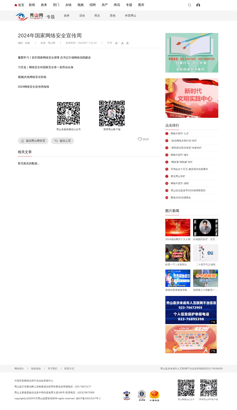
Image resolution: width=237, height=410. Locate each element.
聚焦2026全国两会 (178, 197)
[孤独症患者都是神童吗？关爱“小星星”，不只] (177, 278)
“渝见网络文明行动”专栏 (181, 140)
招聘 (93, 5)
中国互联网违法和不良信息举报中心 (33, 380)
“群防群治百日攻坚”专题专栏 (184, 147)
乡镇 (68, 5)
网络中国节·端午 (177, 154)
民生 (97, 15)
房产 (105, 5)
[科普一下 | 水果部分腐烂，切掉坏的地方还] (177, 253)
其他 (112, 15)
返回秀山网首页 (35, 140)
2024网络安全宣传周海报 (33, 86)
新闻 (32, 5)
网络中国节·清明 (177, 183)
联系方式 (69, 368)
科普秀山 (130, 15)
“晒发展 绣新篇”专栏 (179, 162)
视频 (80, 5)
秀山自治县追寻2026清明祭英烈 (185, 190)
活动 (82, 15)
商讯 (117, 5)
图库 (141, 5)
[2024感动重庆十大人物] (177, 227)
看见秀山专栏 (175, 176)
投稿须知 (38, 368)
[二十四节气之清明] (205, 253)
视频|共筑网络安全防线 (32, 77)
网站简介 (21, 368)
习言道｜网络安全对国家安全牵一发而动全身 (45, 67)
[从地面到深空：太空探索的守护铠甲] (205, 227)
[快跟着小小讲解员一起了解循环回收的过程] (205, 278)
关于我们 (55, 368)
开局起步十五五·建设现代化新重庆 (187, 169)
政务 (44, 5)
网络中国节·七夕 (177, 133)
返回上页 (65, 140)
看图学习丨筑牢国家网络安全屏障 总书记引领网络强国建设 (54, 57)
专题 (129, 5)
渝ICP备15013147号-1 (88, 398)
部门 (56, 5)
